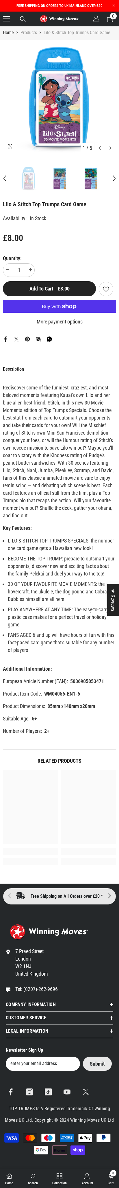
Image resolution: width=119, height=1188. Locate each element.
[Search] (22, 19)
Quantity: (12, 258)
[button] (100, 148)
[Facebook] (5, 339)
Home (8, 32)
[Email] (38, 339)
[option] (59, 97)
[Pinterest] (27, 339)
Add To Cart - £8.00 (49, 289)
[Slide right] (109, 896)
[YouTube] (67, 1092)
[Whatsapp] (49, 339)
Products (29, 32)
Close (114, 5)
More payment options (60, 322)
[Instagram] (29, 1092)
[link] (30, 851)
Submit (97, 1064)
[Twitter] (16, 339)
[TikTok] (48, 1092)
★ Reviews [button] (113, 600)
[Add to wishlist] (106, 289)
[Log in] (96, 19)
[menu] (6, 18)
